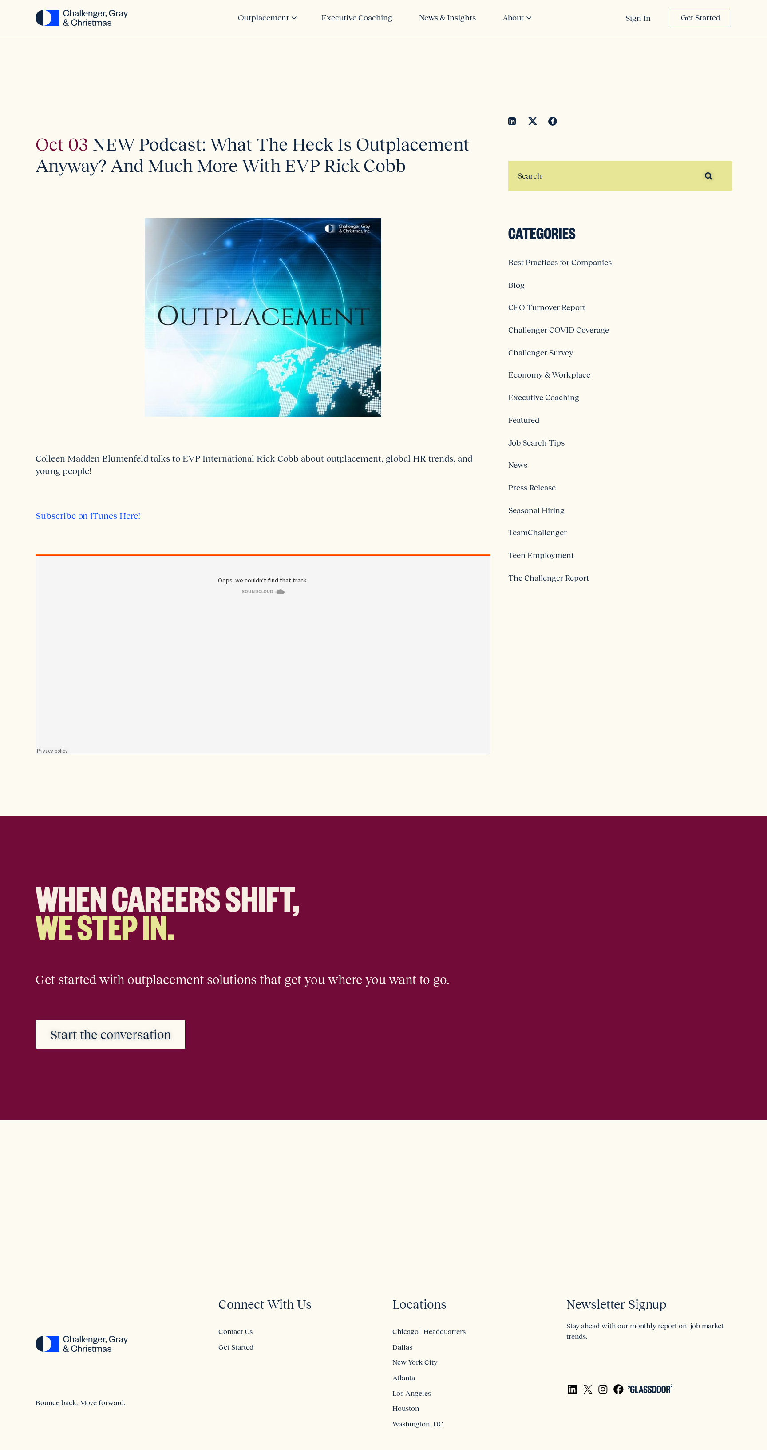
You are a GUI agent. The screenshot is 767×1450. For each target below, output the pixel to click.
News (517, 465)
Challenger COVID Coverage (558, 330)
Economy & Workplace (549, 374)
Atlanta (403, 1378)
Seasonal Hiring (536, 510)
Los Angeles (411, 1393)
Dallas (402, 1347)
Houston (405, 1408)
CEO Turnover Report (546, 307)
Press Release (532, 487)
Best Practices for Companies (560, 262)
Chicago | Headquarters (429, 1331)
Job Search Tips (536, 442)
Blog (516, 285)
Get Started (700, 17)
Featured (523, 420)
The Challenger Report (548, 578)
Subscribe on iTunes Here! (88, 516)
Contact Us (235, 1331)
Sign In (638, 18)
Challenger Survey (540, 352)
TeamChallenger (537, 532)
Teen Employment (541, 555)
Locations (419, 1304)
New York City (414, 1362)
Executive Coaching (543, 397)
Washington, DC (417, 1424)
